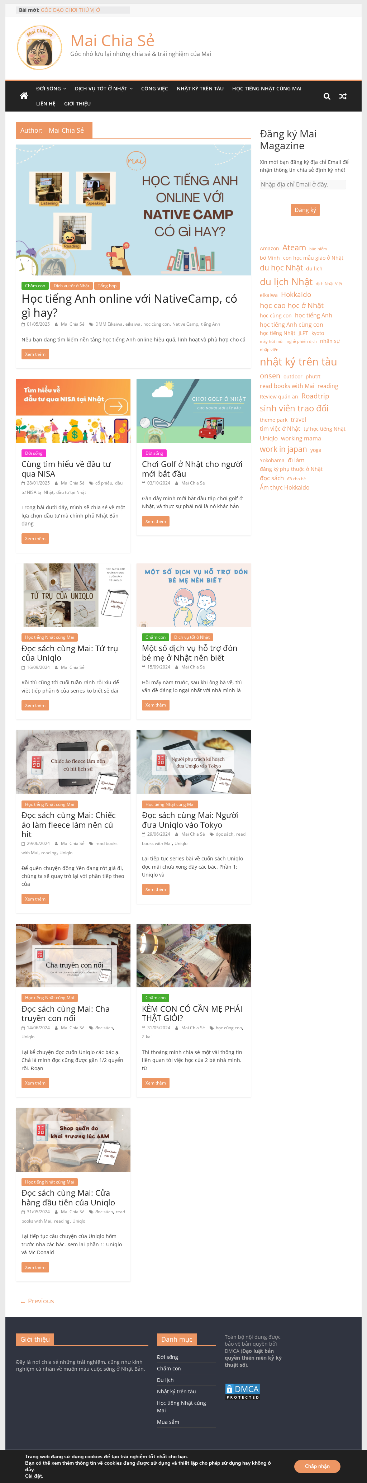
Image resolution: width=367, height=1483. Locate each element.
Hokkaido (296, 294)
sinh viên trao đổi (294, 408)
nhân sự (330, 340)
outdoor (292, 376)
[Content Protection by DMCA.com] (243, 1386)
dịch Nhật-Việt (329, 283)
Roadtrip (315, 395)
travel (298, 420)
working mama (301, 438)
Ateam (294, 247)
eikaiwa (132, 324)
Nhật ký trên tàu (200, 88)
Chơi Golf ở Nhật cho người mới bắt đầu (192, 468)
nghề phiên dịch (302, 341)
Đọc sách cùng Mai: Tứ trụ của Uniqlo (70, 653)
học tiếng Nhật (277, 333)
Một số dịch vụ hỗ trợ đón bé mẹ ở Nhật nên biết (190, 652)
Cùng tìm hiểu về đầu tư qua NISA (66, 468)
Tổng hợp (107, 286)
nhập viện (269, 349)
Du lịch (165, 1379)
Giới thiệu (77, 103)
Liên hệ (46, 103)
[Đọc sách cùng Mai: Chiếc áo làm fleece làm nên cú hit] (73, 734)
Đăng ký (305, 210)
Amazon (269, 248)
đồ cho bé (296, 478)
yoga (315, 450)
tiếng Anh (210, 324)
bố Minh (270, 257)
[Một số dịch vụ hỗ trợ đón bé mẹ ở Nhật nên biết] (194, 568)
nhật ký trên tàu (298, 361)
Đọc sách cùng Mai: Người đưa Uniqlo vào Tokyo (190, 819)
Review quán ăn (279, 396)
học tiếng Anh (313, 315)
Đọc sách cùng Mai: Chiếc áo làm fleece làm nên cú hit (69, 824)
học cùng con (156, 324)
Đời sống (48, 88)
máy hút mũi (271, 341)
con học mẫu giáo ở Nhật (313, 257)
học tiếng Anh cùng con (291, 325)
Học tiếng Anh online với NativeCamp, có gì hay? (129, 305)
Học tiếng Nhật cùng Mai (266, 88)
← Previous (37, 1301)
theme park (273, 419)
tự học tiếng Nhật (324, 428)
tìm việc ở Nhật (280, 429)
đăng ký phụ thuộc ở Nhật (291, 469)
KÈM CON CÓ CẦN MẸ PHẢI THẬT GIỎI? (192, 1013)
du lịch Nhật (286, 281)
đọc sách (224, 834)
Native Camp (185, 324)
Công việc (154, 88)
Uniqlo (65, 853)
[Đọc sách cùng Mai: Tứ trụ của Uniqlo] (73, 568)
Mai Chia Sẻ (112, 40)
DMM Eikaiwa (109, 324)
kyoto (317, 333)
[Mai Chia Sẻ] (24, 96)
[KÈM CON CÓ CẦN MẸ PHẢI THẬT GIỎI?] (194, 928)
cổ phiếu (103, 483)
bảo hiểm (318, 248)
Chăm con (35, 286)
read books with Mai (287, 386)
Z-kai (147, 1037)
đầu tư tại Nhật (71, 492)
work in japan (283, 449)
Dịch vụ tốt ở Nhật (101, 88)
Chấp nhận (317, 1466)
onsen (270, 376)
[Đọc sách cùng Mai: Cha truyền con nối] (73, 928)
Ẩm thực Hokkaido (285, 487)
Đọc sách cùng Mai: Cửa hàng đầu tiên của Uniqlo (68, 1197)
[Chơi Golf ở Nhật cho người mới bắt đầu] (194, 383)
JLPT (303, 333)
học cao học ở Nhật (292, 305)
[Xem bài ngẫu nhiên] (343, 96)
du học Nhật (281, 268)
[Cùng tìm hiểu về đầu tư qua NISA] (73, 383)
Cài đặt (33, 1476)
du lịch (314, 268)
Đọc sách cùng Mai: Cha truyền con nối (66, 1013)
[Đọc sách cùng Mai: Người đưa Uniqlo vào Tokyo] (194, 734)
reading (49, 853)
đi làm (296, 459)
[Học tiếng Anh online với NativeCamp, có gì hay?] (133, 149)
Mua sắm (168, 1421)
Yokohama (272, 460)
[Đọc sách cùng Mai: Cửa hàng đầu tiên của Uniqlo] (73, 1112)
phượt (313, 376)
